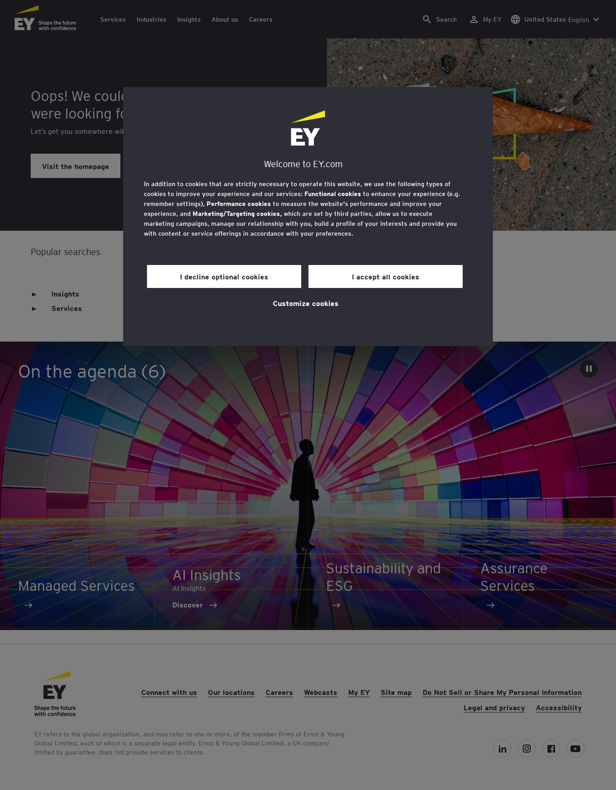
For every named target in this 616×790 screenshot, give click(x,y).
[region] (308, 216)
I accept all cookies (385, 276)
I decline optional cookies (224, 276)
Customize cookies (306, 303)
